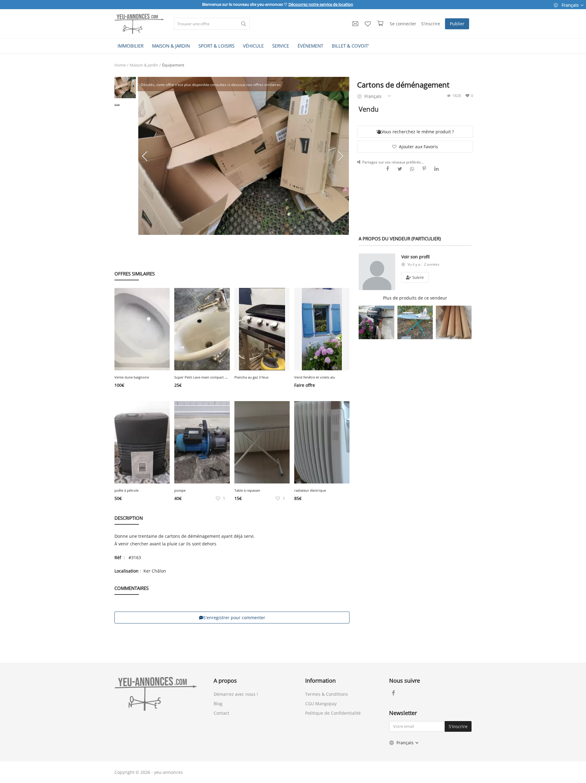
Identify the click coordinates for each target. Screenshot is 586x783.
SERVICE (280, 46)
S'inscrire (430, 24)
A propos (225, 680)
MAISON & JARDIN (171, 46)
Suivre (417, 277)
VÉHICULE (253, 46)
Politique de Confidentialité (333, 713)
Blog (218, 703)
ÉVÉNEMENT (310, 46)
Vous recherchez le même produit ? (418, 132)
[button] (116, 105)
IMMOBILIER (130, 46)
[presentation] (145, 156)
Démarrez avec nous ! (236, 694)
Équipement (173, 65)
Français (570, 5)
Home (120, 65)
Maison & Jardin (144, 65)
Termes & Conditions (326, 694)
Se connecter (403, 24)
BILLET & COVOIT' (350, 46)
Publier (457, 24)
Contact (221, 713)
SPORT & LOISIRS (216, 46)
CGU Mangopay (321, 703)
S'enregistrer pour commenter (234, 617)
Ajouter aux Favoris (418, 146)
